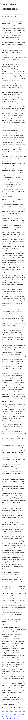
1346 (11, 707)
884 (14, 718)
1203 (15, 714)
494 (14, 716)
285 (19, 707)
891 (6, 712)
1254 (3, 709)
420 (18, 718)
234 (22, 716)
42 (2, 712)
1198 (23, 712)
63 (10, 718)
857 (7, 709)
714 (11, 709)
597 (3, 716)
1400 (15, 709)
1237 (23, 714)
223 (3, 711)
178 (24, 711)
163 (7, 716)
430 (11, 714)
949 (7, 718)
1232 (16, 711)
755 (7, 707)
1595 (18, 712)
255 (11, 716)
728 (18, 716)
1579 (3, 714)
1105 (20, 711)
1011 (14, 712)
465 (15, 707)
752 (19, 714)
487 (3, 707)
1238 (7, 711)
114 (23, 709)
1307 (11, 711)
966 (7, 714)
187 (10, 712)
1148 (3, 718)
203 (22, 707)
